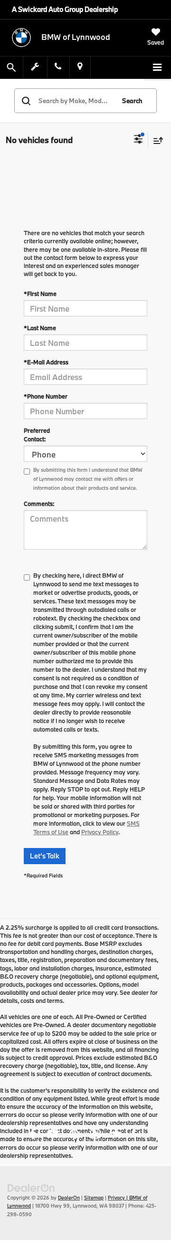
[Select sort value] (155, 140)
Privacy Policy (99, 832)
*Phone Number (45, 396)
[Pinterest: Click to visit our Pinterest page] (74, 1135)
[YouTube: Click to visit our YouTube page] (52, 1135)
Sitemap (94, 1197)
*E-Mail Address (46, 362)
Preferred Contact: (37, 435)
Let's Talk (44, 855)
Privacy (116, 1197)
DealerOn (69, 1197)
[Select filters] (138, 140)
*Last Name (40, 328)
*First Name (40, 293)
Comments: (39, 503)
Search (132, 100)
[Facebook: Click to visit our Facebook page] (32, 1135)
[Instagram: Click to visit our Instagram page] (95, 1135)
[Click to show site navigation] (157, 68)
